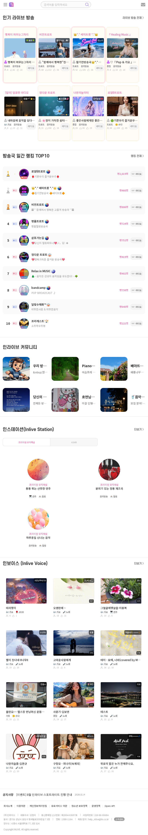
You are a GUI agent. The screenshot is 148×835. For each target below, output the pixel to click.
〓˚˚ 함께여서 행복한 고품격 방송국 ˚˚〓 (52, 210)
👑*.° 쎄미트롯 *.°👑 (85, 34)
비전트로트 (45, 34)
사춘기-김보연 (61, 712)
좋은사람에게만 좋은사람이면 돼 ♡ (89, 120)
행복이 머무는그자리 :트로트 (21, 62)
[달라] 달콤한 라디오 (17, 92)
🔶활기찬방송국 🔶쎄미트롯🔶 (48, 193)
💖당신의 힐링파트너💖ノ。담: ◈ (49, 243)
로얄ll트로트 (115, 92)
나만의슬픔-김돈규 (16, 763)
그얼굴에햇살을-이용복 (114, 608)
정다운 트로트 (47, 92)
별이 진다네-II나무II (17, 660)
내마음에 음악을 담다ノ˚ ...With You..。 (21, 120)
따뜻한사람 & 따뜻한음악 (44, 309)
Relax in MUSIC (41, 271)
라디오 (31, 68)
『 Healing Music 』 (120, 34)
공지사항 (8, 794)
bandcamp (38, 288)
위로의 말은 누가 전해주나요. (117, 763)
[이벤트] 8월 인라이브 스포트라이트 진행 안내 (44, 794)
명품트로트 (37, 221)
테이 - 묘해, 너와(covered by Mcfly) (121, 660)
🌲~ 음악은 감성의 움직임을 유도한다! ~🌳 (54, 276)
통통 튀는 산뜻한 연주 (38, 488)
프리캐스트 (37, 321)
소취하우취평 (38, 326)
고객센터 (119, 819)
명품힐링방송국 (39, 226)
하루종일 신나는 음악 (38, 538)
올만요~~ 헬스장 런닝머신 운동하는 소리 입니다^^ (26, 712)
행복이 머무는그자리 (17, 34)
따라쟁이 (11, 608)
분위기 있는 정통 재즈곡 (109, 488)
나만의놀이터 (81, 92)
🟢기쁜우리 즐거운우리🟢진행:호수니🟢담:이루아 (124, 120)
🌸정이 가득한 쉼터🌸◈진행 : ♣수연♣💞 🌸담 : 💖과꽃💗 (55, 120)
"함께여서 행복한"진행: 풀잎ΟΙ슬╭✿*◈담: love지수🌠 (55, 62)
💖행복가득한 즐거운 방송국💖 (48, 259)
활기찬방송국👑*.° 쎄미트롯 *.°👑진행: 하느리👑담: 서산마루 (89, 62)
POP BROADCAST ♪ (43, 293)
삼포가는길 (37, 238)
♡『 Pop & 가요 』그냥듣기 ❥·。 (124, 62)
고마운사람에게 (62, 660)
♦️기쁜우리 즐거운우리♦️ (45, 176)
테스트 (104, 712)
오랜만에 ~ (59, 608)
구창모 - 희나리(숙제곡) (66, 763)
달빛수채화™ (38, 304)
